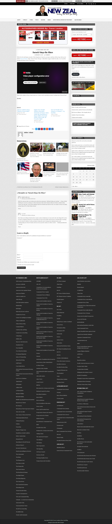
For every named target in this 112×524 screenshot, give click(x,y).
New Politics (39, 397)
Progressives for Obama (42, 415)
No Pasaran (19, 405)
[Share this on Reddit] (47, 129)
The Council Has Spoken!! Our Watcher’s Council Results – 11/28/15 (49, 174)
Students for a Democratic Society (44, 430)
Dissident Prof (19, 344)
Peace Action (39, 406)
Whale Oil (59, 302)
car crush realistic (76, 156)
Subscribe (72, 3)
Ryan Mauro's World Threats (23, 442)
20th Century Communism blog (23, 281)
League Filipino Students (83, 351)
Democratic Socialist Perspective (85, 316)
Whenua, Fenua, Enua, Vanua (84, 384)
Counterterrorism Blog (21, 332)
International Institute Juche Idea (85, 325)
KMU (78, 343)
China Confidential (20, 320)
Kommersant (60, 425)
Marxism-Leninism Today (83, 429)
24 (86, 179)
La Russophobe (19, 390)
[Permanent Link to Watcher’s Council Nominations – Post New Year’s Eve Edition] (36, 147)
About (18, 19)
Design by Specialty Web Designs (56, 522)
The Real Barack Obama (22, 472)
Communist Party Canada (42, 292)
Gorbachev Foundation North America (45, 359)
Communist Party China (83, 302)
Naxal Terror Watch (21, 402)
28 (76, 182)
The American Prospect (42, 436)
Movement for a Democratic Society (45, 388)
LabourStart (80, 423)
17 (86, 176)
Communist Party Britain (63, 408)
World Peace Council (82, 464)
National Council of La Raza (43, 391)
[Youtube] (91, 3)
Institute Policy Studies (42, 368)
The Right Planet (20, 475)
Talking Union (39, 433)
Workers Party (60, 382)
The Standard (60, 373)
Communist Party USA (41, 298)
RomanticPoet (19, 439)
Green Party (60, 324)
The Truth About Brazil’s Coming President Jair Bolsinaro (62, 175)
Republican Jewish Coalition (23, 433)
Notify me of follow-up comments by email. (28, 262)
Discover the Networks (22, 341)
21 (76, 179)
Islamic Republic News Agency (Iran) (86, 331)
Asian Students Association (83, 281)
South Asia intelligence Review (23, 451)
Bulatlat (79, 284)
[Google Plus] (90, 3)
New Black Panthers (41, 394)
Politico (18, 424)
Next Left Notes (40, 400)
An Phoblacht (60, 405)
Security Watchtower (21, 448)
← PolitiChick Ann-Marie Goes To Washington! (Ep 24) (29, 187)
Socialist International (82, 446)
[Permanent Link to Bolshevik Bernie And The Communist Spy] (49, 147)
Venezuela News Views (21, 505)
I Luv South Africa (20, 366)
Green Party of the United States (44, 362)
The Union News (20, 481)
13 (73, 176)
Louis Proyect (39, 382)
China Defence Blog (21, 323)
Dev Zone (59, 309)
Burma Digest (80, 287)
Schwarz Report (20, 445)
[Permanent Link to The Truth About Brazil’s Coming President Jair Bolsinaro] (62, 167)
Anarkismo (80, 396)
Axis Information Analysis (22, 302)
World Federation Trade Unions (85, 461)
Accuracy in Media (20, 284)
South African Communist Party (64, 450)
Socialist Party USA (41, 427)
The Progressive (40, 445)
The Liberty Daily (20, 463)
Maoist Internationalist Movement (85, 426)
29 (80, 182)
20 (73, 179)
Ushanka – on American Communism (25, 499)
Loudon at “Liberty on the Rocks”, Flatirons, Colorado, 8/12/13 (35, 180)
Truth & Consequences (21, 493)
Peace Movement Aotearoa (63, 361)
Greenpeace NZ (61, 330)
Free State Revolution (21, 351)
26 (93, 179)
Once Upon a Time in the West (23, 414)
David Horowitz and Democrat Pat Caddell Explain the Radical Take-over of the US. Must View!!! (83, 147)
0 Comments (89, 195)
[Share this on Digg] (50, 129)
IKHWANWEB (80, 322)
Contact (25, 19)
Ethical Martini (60, 312)
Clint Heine (59, 284)
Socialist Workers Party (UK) (64, 440)
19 (93, 176)
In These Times (40, 365)
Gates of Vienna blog (21, 357)
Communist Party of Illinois (43, 295)
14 (76, 176)
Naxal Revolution (81, 360)
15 (80, 176)
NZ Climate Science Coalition (64, 296)
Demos (38, 353)
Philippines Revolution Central (84, 372)
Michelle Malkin (20, 396)
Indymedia (59, 333)
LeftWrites (80, 354)
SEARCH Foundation (82, 375)
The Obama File (20, 466)
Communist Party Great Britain (64, 411)
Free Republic (19, 348)
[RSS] (93, 3)
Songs (45, 49)
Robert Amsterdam (20, 436)
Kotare (58, 336)
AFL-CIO (38, 284)
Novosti (59, 434)
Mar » (76, 186)
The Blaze (18, 457)
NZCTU (59, 352)
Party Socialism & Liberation (43, 403)
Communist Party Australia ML (84, 299)
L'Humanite (59, 428)
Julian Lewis (19, 387)
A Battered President (77, 117)
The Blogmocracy (20, 460)
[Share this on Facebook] (39, 129)
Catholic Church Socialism (78, 115)
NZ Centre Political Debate (63, 293)
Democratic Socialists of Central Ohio (45, 350)
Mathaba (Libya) (61, 447)
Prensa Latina (60, 398)
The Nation (39, 442)
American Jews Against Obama (23, 290)
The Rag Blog (39, 448)
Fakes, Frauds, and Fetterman (79, 107)
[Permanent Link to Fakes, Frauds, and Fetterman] (75, 196)
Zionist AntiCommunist (21, 514)
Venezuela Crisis (20, 502)
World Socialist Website (83, 470)
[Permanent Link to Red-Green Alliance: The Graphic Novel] (75, 217)
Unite (58, 376)
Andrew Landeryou (20, 296)
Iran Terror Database (21, 378)
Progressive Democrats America (44, 412)
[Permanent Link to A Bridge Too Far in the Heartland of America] (62, 147)
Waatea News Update (62, 379)
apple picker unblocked (77, 150)
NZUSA (58, 355)
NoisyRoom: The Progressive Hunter (25, 408)
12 (93, 174)
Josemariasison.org (82, 340)
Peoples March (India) (82, 369)
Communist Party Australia (83, 296)
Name (19, 254)
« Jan (73, 186)
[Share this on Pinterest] (42, 129)
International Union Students (84, 416)
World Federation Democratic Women (86, 455)
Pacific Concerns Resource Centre (85, 363)
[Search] (95, 3)
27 (73, 182)
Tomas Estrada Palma (21, 490)
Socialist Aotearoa (61, 364)
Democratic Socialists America (43, 301)
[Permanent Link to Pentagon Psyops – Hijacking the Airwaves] (23, 150)
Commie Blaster (20, 326)
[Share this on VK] (52, 129)
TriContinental (80, 452)
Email (18, 257)
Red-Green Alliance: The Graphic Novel (81, 112)
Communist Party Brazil (63, 389)
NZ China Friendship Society (64, 349)
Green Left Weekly (81, 319)
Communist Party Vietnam (83, 313)
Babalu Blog (19, 305)
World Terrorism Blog (21, 508)
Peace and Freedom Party (42, 409)
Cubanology (19, 335)
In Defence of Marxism (82, 403)
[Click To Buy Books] (43, 44)
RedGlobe (79, 435)
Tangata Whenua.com (62, 370)
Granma (59, 392)
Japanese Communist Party (84, 337)
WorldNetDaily (19, 511)
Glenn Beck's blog (20, 360)
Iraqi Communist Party (82, 328)
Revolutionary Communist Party (44, 421)
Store (31, 19)
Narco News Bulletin (62, 395)
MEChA (38, 385)
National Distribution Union (63, 345)
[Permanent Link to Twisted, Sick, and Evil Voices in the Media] (75, 207)
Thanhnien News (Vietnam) (83, 381)
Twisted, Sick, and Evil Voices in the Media (82, 109)
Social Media (80, 3)
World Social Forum (82, 467)
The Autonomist (20, 454)
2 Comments (47, 55)
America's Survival (20, 287)
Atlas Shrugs (19, 299)
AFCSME (38, 281)
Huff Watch (18, 363)
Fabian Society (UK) (62, 422)
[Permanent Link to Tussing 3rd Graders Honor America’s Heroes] (23, 166)
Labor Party (39, 379)
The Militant (39, 439)
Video (48, 49)
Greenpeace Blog (61, 327)
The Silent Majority (20, 478)
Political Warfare (20, 420)
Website (19, 259)
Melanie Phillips (20, 393)
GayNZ (58, 318)
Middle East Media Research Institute (25, 399)
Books (66, 3)
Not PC (58, 290)
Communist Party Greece (63, 414)
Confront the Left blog (21, 329)
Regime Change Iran (21, 430)
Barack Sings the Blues (43, 52)
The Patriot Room (20, 469)
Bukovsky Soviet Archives (22, 311)
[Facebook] (88, 3)
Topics (37, 19)
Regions (43, 19)
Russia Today (60, 437)
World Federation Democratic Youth (86, 458)
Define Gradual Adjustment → (62, 187)
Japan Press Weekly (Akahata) (84, 334)
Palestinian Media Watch (22, 417)
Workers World (40, 455)
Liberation (59, 343)
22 (80, 179)
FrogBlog (59, 315)
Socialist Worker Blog (62, 367)
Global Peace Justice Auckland (64, 321)
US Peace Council (40, 451)
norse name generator (77, 145)
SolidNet (79, 449)
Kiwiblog (59, 287)
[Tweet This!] (36, 129)
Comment (19, 238)
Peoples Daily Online (82, 366)
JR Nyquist (18, 384)
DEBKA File (19, 338)
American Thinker (20, 293)
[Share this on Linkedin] (44, 129)
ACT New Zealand (61, 281)
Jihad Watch (19, 381)
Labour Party (60, 339)
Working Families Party (42, 457)
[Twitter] (86, 3)
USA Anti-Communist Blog (22, 496)
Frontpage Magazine (21, 354)
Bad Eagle (18, 308)
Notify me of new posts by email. (26, 264)
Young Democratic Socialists (43, 461)
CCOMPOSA (80, 290)
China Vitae (80, 293)
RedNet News (80, 438)
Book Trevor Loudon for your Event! (62, 19)
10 (86, 174)
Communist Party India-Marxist (85, 310)
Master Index (78, 19)
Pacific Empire (60, 299)
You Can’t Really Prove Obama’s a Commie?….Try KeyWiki (58, 111)
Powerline (18, 427)
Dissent (38, 356)
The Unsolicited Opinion (22, 484)
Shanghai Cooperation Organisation (86, 378)
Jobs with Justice (40, 376)
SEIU (37, 424)
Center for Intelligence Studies (23, 317)
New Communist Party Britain (64, 431)
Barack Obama (40, 49)
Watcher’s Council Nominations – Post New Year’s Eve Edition (36, 155)
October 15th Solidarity (62, 358)
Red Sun (79, 432)
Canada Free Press (20, 314)
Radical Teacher (40, 418)
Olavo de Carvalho (20, 411)
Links (78, 357)
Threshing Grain (20, 487)
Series (49, 19)
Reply (19, 208)
